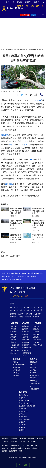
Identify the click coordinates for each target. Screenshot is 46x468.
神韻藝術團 (15, 445)
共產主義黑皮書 (24, 419)
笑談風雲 (36, 329)
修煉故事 (22, 427)
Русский (5, 279)
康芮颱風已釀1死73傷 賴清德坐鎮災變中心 (38, 211)
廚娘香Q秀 (33, 381)
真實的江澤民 (23, 411)
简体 (30, 2)
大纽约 (11, 273)
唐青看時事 (25, 345)
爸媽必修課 (37, 339)
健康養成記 (16, 370)
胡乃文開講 (16, 367)
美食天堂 (33, 370)
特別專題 (23, 392)
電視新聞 (16, 49)
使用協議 (40, 438)
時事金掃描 (25, 331)
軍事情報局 (25, 342)
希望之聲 (5, 448)
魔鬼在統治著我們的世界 (27, 406)
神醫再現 (16, 373)
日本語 (12, 279)
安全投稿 (5, 441)
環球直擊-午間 (33, 49)
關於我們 (14, 438)
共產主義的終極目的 (26, 403)
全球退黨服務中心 (17, 448)
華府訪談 (13, 342)
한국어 (18, 279)
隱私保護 (31, 438)
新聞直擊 (13, 337)
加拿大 (17, 273)
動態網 (34, 448)
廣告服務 (14, 441)
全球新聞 (13, 326)
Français (34, 276)
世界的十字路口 (27, 348)
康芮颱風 (5, 135)
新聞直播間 (25, 15)
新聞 (12, 303)
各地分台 (19, 2)
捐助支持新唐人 (17, 296)
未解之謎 (36, 326)
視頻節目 (9, 49)
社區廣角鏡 (14, 348)
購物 (26, 296)
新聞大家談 (25, 326)
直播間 (21, 292)
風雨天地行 (23, 416)
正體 (26, 2)
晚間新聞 (13, 334)
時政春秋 (25, 334)
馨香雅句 (36, 334)
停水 (11, 145)
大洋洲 (30, 273)
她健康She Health (19, 365)
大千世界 (33, 378)
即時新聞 (29, 314)
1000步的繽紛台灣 (35, 385)
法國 (41, 273)
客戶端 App (32, 441)
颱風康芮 (38, 100)
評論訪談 (26, 323)
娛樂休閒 (33, 359)
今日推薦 (38, 314)
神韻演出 (28, 317)
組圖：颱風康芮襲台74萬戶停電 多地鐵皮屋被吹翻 (16, 211)
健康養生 (16, 359)
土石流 (31, 159)
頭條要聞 (13, 314)
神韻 (7, 2)
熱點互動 (25, 329)
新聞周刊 (13, 339)
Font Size (35, 94)
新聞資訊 (20, 288)
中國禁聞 (13, 331)
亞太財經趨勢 (14, 350)
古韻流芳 (36, 331)
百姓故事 (22, 422)
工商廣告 (22, 430)
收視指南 (23, 438)
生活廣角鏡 (33, 362)
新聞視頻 (14, 323)
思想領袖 (25, 337)
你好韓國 (33, 367)
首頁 (2, 49)
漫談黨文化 (23, 424)
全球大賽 (36, 317)
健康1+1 (15, 362)
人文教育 (37, 323)
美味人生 (33, 373)
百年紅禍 (22, 414)
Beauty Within (34, 375)
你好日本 (33, 365)
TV (34, 15)
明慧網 (27, 448)
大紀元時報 (25, 445)
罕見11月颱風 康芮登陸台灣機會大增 (38, 237)
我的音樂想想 (34, 389)
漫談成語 (36, 337)
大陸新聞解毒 (26, 353)
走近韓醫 (16, 375)
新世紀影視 (13, 451)
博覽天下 (13, 317)
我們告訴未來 (23, 395)
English (26, 276)
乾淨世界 (34, 445)
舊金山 (4, 276)
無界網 (4, 451)
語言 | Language (39, 2)
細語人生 (25, 356)
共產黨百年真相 (24, 400)
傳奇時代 (22, 398)
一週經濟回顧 (14, 345)
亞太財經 (13, 353)
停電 (25, 145)
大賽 (13, 2)
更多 (20, 451)
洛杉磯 (23, 273)
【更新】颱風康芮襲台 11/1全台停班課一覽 (16, 223)
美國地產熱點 (37, 345)
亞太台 (10, 276)
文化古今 (36, 342)
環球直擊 (24, 49)
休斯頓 (36, 273)
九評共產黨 (23, 408)
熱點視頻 (21, 314)
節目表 (13, 292)
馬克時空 (25, 350)
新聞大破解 (25, 339)
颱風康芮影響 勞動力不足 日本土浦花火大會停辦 (15, 237)
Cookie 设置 (23, 465)
